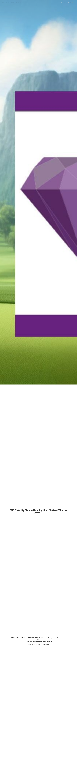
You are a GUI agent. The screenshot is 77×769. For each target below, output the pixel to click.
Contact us (18, 2)
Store (3, 2)
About (7, 2)
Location (12, 2)
